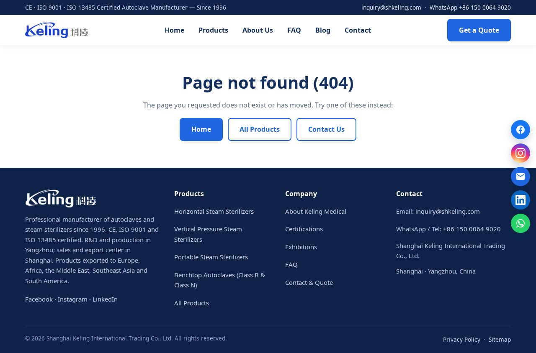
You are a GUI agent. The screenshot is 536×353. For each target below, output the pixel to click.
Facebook (39, 299)
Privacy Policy (461, 339)
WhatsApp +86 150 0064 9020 (470, 7)
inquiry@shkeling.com (391, 7)
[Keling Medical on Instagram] (520, 153)
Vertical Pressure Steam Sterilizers (208, 234)
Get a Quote (479, 30)
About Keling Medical (315, 211)
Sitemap (500, 339)
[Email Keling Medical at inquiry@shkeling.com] (520, 176)
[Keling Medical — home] (56, 30)
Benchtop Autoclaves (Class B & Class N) (219, 280)
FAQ (294, 30)
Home (174, 30)
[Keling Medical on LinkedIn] (520, 200)
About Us (257, 30)
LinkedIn (105, 299)
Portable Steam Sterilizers (211, 257)
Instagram (73, 299)
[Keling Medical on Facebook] (520, 129)
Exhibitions (301, 247)
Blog (322, 30)
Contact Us (326, 129)
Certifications (304, 229)
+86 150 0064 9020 (472, 229)
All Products (260, 129)
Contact (358, 30)
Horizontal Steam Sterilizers (214, 211)
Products (213, 30)
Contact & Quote (309, 282)
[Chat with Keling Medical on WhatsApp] (520, 223)
